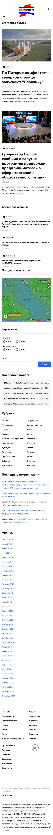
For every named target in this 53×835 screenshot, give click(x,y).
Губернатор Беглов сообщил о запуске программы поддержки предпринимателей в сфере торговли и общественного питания (24, 166)
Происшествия (8, 456)
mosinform (6, 481)
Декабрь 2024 (8, 629)
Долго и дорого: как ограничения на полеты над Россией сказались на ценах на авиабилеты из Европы (26, 224)
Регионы (30, 456)
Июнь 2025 (7, 602)
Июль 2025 (7, 597)
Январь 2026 (7, 571)
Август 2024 (7, 647)
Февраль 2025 (8, 620)
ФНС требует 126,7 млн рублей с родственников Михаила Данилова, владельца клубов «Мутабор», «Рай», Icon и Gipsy (27, 383)
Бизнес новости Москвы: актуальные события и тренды (25, 243)
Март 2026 (6, 562)
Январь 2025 (7, 624)
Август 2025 (7, 593)
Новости (30, 447)
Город (29, 434)
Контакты (7, 795)
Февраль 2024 (8, 673)
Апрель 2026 (7, 557)
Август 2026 (7, 539)
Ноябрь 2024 (8, 633)
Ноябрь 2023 (8, 687)
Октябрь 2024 (8, 638)
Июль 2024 (7, 651)
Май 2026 (6, 553)
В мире (5, 430)
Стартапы (30, 461)
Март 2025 (6, 615)
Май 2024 (6, 660)
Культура (6, 447)
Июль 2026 (7, 544)
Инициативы (7, 443)
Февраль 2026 (8, 566)
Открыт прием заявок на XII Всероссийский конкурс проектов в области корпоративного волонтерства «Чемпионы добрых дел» (27, 393)
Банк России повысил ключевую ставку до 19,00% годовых (21, 262)
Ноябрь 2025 (8, 580)
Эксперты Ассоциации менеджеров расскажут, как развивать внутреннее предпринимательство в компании (27, 404)
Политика (30, 452)
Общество (6, 452)
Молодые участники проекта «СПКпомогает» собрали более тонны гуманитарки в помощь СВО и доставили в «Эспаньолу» (25, 484)
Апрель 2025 (7, 611)
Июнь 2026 (7, 548)
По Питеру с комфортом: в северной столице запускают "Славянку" (26, 77)
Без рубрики (32, 421)
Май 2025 (6, 606)
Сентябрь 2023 (8, 696)
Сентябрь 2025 (8, 589)
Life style (5, 420)
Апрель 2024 (7, 665)
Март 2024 (6, 669)
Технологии (7, 465)
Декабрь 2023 (8, 682)
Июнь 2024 (7, 656)
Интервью (30, 443)
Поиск (5, 358)
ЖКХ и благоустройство (12, 438)
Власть (29, 430)
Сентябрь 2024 (8, 642)
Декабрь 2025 (8, 575)
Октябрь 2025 (8, 584)
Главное (5, 434)
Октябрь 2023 (8, 691)
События (6, 461)
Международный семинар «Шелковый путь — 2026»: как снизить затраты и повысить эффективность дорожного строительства (27, 388)
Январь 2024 (7, 678)
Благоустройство (34, 425)
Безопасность (8, 425)
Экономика (31, 465)
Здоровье (30, 438)
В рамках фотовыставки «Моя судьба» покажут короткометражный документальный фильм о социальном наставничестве (27, 398)
